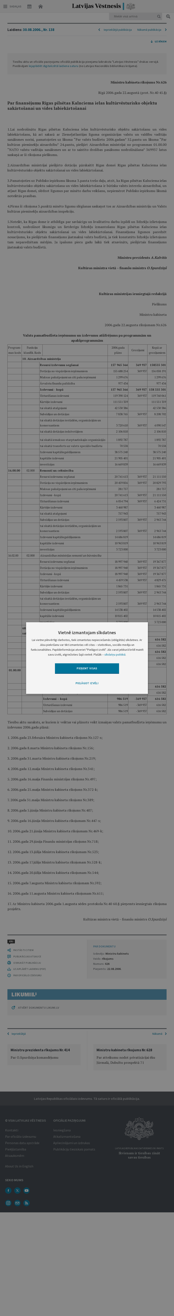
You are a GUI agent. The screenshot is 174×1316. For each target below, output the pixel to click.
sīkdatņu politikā (114, 654)
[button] (87, 683)
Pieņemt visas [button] (87, 668)
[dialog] (87, 658)
